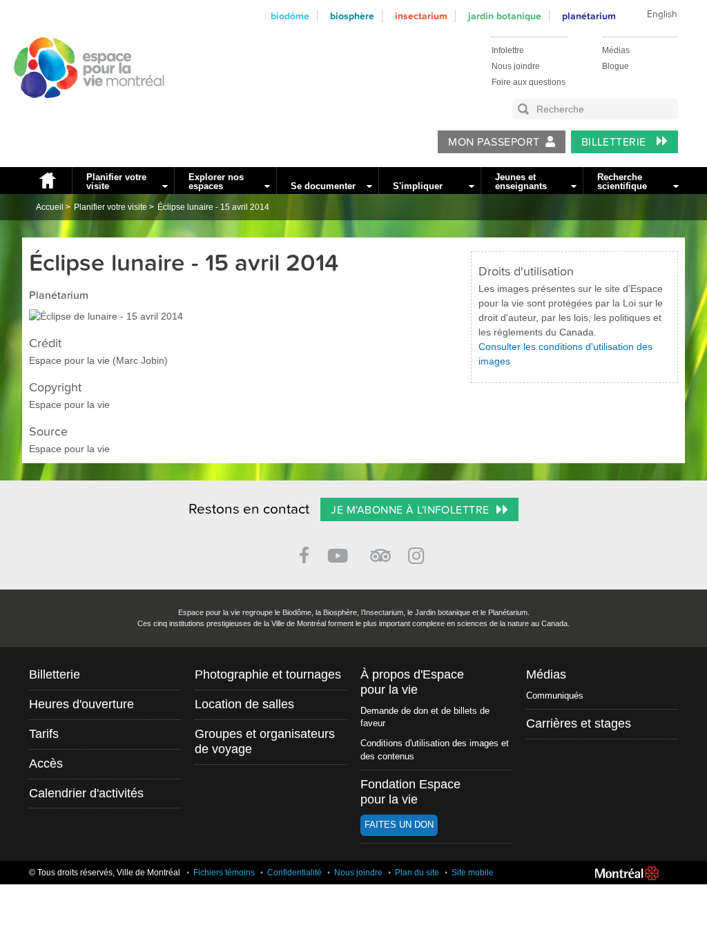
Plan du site (417, 872)
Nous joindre (516, 66)
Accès (46, 763)
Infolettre (508, 50)
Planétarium (589, 16)
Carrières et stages (578, 723)
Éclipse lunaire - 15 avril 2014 (213, 207)
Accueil (47, 180)
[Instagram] (419, 553)
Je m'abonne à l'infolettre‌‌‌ (410, 510)
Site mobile (473, 872)
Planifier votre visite (116, 181)
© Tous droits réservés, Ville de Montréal (104, 872)
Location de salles (244, 704)
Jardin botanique (504, 16)
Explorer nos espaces (216, 181)
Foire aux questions (528, 82)
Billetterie (615, 142)
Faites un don (399, 824)
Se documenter (323, 186)
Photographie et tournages (268, 674)
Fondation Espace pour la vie (410, 791)
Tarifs (44, 734)
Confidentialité (294, 872)
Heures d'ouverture (81, 704)
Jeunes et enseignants (521, 181)
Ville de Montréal (627, 873)
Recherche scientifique (622, 181)
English (662, 14)
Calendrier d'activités (86, 793)
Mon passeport (493, 142)
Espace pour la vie (81, 111)
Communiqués (554, 695)
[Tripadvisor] (380, 550)
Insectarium (421, 16)
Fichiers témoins (224, 872)
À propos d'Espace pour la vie (412, 682)
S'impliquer (418, 186)
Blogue (615, 66)
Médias (616, 50)
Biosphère (352, 16)
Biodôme (290, 16)
